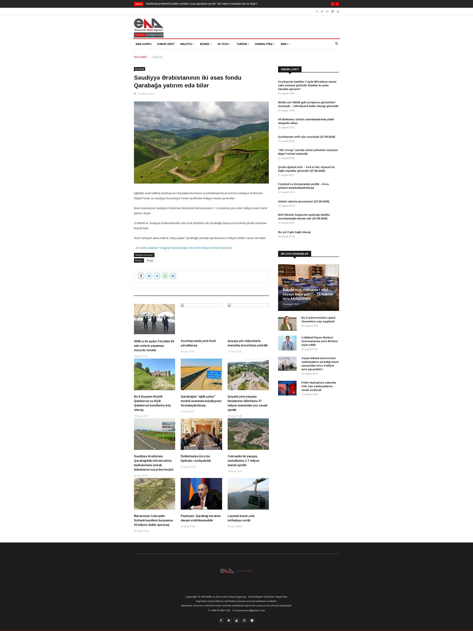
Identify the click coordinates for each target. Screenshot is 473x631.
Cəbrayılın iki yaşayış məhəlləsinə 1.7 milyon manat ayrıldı (243, 461)
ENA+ (285, 44)
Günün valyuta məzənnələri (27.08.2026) (303, 201)
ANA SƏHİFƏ (143, 44)
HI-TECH (223, 44)
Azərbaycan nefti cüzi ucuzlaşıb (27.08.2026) (306, 136)
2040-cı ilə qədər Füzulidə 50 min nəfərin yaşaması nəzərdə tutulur (154, 346)
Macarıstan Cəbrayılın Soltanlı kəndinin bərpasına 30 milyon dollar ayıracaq (153, 520)
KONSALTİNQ (264, 44)
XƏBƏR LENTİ (165, 44)
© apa (150, 260)
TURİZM (242, 44)
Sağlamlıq (157, 57)
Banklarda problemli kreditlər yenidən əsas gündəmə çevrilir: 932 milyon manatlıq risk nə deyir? (201, 3)
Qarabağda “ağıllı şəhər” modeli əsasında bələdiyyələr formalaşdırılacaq (201, 401)
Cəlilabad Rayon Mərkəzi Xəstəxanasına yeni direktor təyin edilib (319, 341)
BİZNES (205, 44)
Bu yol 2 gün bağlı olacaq (294, 232)
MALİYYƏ (186, 44)
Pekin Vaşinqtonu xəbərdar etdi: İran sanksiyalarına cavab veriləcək (318, 386)
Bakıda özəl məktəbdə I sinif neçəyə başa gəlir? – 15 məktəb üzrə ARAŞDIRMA (308, 294)
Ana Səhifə (140, 57)
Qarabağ (139, 69)
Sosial (287, 282)
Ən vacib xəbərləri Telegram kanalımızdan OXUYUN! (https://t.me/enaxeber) (184, 248)
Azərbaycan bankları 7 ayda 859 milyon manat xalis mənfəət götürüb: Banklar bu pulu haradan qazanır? (307, 85)
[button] (333, 4)
